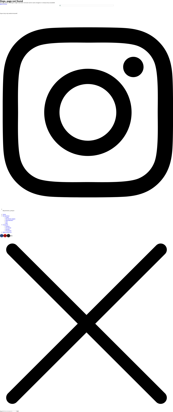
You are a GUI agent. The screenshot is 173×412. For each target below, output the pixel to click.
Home (4, 214)
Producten (5, 224)
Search (2, 411)
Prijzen (7, 217)
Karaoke (7, 229)
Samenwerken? (9, 220)
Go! (17, 411)
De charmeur (6, 216)
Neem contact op (7, 232)
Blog (6, 223)
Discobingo (8, 227)
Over (6, 221)
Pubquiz (7, 226)
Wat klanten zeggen (10, 219)
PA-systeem (8, 230)
